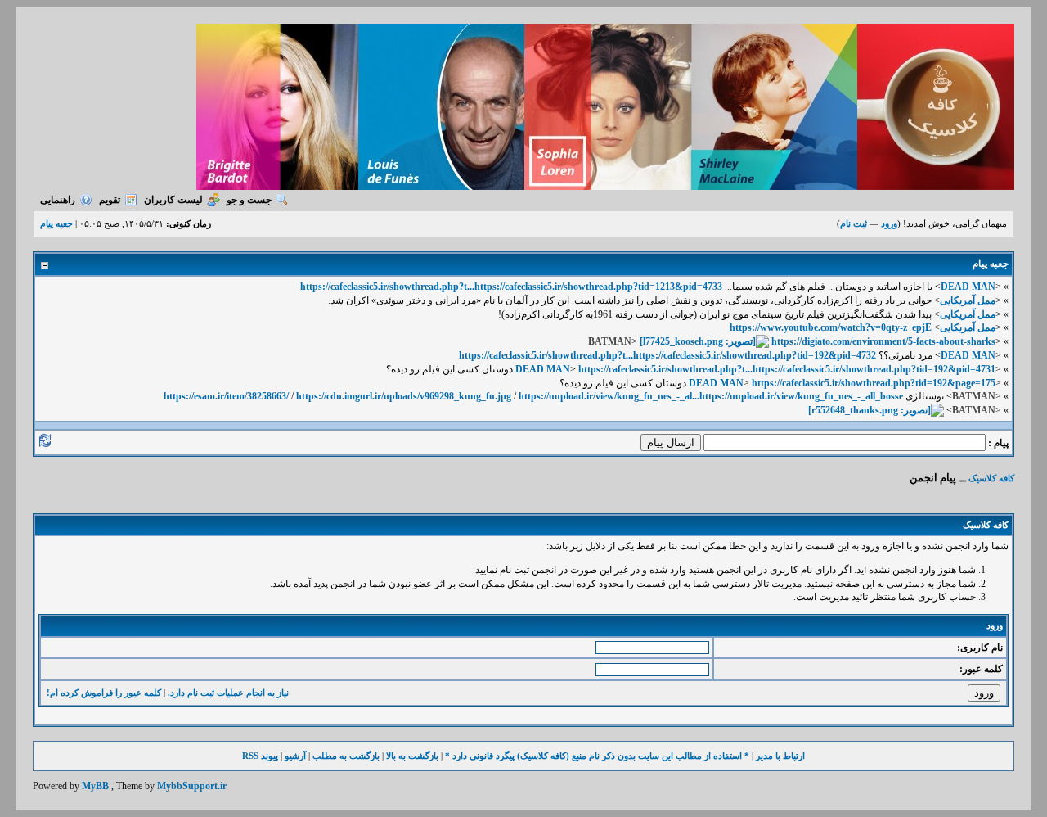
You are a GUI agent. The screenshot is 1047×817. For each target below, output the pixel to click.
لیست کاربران (173, 199)
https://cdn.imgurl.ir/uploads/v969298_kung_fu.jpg (403, 396)
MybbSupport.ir (192, 786)
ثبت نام (853, 223)
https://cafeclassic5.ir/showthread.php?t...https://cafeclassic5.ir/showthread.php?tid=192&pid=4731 (786, 369)
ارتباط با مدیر (780, 756)
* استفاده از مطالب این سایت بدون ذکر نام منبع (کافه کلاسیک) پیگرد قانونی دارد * (597, 756)
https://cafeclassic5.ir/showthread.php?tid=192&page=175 (873, 383)
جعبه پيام (56, 223)
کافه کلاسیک (991, 478)
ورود (889, 223)
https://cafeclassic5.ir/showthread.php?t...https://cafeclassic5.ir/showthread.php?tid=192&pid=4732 (667, 355)
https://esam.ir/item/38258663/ (226, 396)
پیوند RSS (260, 756)
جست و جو (249, 199)
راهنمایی (57, 199)
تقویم (109, 199)
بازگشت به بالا (412, 756)
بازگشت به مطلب (346, 756)
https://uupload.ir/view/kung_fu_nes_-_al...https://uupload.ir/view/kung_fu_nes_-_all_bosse (711, 396)
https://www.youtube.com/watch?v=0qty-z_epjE (831, 327)
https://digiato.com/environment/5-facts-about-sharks (883, 341)
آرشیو (295, 756)
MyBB (95, 786)
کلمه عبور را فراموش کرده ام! (104, 692)
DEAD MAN (968, 286)
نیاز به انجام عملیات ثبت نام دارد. (228, 692)
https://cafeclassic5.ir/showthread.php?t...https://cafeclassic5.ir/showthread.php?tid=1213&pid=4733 (511, 286)
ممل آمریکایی (967, 300)
